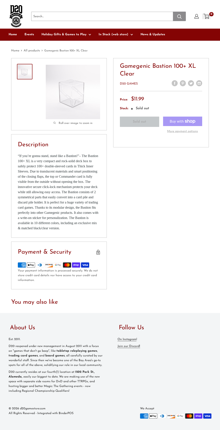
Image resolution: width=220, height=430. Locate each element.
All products (32, 50)
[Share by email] (199, 83)
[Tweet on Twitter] (191, 83)
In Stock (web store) (113, 34)
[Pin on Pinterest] (183, 83)
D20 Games (129, 83)
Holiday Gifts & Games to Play (63, 34)
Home (13, 34)
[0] (207, 16)
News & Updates (153, 34)
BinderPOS (66, 413)
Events (29, 34)
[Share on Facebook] (175, 83)
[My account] (196, 16)
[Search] (179, 16)
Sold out (139, 121)
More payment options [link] (182, 131)
